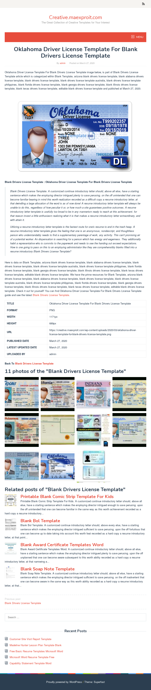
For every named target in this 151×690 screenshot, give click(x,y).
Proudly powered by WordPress (64, 682)
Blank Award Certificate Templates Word (61, 545)
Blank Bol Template (40, 521)
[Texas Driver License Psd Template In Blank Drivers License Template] (22, 394)
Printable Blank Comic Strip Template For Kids (67, 497)
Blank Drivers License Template (51, 295)
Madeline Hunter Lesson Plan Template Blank (36, 645)
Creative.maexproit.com (75, 17)
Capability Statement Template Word (30, 663)
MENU (139, 37)
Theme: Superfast (94, 682)
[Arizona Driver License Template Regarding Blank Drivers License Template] (22, 430)
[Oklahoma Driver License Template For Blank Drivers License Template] (58, 466)
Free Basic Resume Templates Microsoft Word (36, 651)
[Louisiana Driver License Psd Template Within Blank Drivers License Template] (129, 394)
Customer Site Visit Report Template (30, 639)
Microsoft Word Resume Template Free (32, 657)
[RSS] (143, 4)
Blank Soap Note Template (47, 569)
